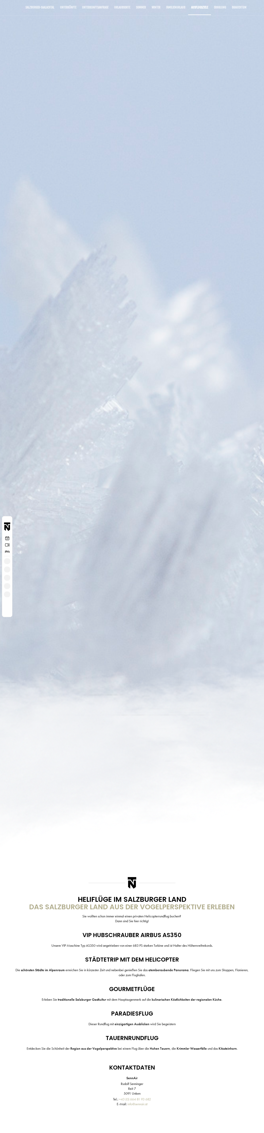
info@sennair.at (137, 1104)
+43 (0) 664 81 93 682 (135, 1099)
